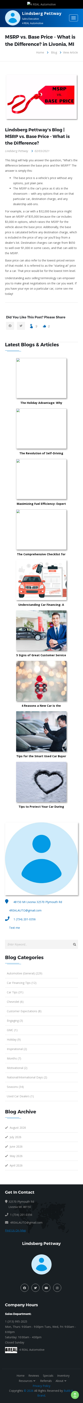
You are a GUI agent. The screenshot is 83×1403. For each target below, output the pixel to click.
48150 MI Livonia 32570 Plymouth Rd (37, 902)
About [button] (59, 1381)
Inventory (63, 1375)
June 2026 (16, 1146)
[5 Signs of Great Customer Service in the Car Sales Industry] (61, 630)
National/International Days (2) (27, 1077)
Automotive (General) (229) (24, 973)
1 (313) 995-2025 (16, 1321)
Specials (48, 1375)
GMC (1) (12, 1030)
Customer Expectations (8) (24, 1011)
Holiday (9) (14, 1039)
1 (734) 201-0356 (24, 919)
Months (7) (14, 1058)
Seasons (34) (15, 1087)
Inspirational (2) (17, 1049)
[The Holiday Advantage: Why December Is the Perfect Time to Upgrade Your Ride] (61, 378)
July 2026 (15, 1137)
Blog (54, 52)
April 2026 (16, 1165)
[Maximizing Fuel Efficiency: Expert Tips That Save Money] (61, 479)
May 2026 (16, 1156)
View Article (70, 52)
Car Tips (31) (15, 992)
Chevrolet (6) (15, 1002)
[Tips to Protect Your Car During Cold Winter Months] (61, 782)
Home (40, 52)
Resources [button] (25, 1381)
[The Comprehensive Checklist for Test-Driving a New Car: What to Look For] (61, 529)
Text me (14, 928)
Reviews (33, 1375)
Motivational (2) (17, 1068)
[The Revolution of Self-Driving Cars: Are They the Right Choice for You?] (61, 428)
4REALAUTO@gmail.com (25, 910)
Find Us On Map (15, 1230)
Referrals (46, 1381)
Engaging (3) (15, 1020)
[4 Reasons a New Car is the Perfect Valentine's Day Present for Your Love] (61, 681)
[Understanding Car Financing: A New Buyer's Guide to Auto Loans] (61, 580)
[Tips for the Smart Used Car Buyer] (61, 731)
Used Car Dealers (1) (20, 1096)
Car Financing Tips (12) (21, 983)
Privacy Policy (41, 1386)
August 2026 (18, 1127)
